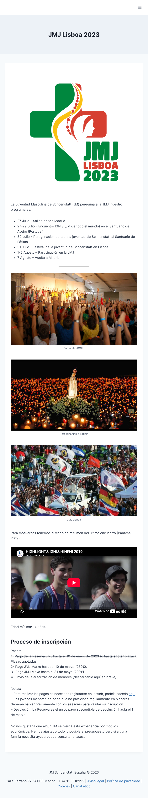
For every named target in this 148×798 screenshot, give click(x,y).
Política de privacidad (123, 781)
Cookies (64, 786)
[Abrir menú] (139, 8)
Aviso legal (95, 781)
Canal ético (81, 786)
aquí (132, 694)
